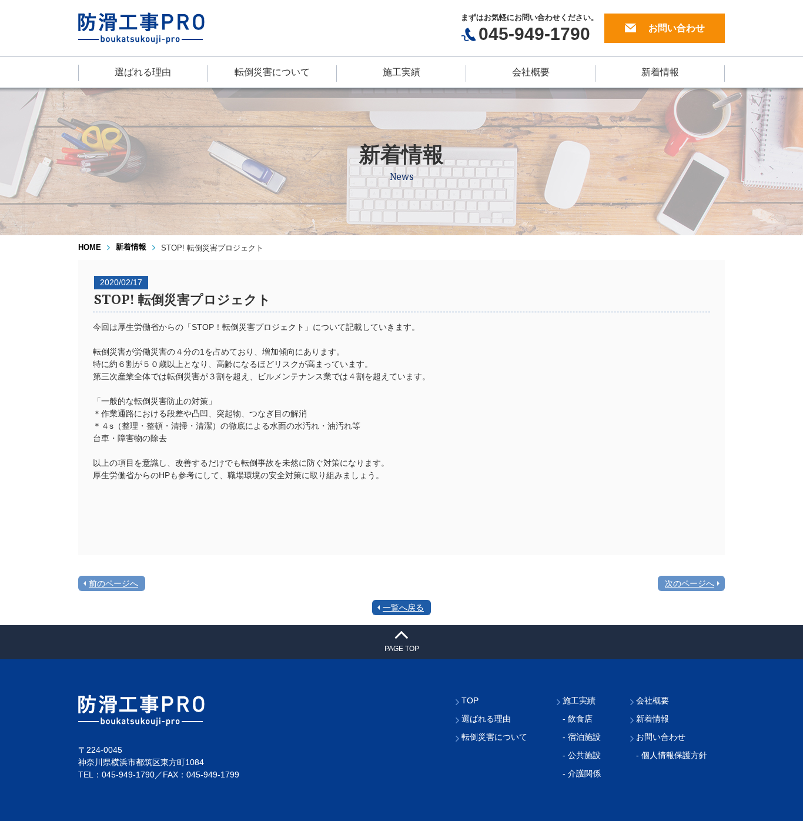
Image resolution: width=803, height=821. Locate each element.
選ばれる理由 (143, 72)
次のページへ (689, 583)
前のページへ (113, 583)
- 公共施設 (582, 755)
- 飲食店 (578, 718)
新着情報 (660, 72)
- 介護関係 (582, 773)
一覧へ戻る (403, 607)
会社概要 (531, 72)
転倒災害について (272, 72)
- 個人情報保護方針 (671, 755)
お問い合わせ (676, 28)
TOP (470, 700)
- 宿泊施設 (582, 737)
